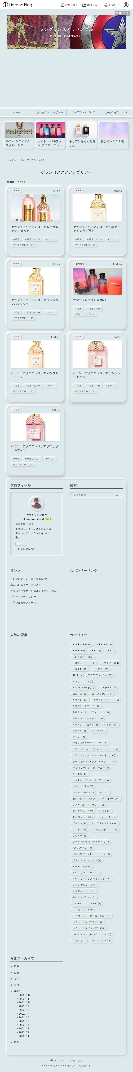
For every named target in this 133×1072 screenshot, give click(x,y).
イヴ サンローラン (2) (84, 687)
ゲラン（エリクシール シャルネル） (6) (94, 755)
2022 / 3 (23, 1028)
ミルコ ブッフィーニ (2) (86, 872)
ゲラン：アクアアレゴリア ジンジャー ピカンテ (97, 375)
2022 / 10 (24, 1002)
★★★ (16, 190)
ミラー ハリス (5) (82, 866)
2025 (17, 972)
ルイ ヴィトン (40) (83, 909)
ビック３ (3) (79, 823)
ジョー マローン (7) (83, 792)
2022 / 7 (23, 1013)
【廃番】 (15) (80, 669)
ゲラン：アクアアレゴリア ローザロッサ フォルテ (35, 228)
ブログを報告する (81, 1065)
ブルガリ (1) (79, 835)
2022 (17, 991)
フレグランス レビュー (50, 112)
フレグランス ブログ (83, 112)
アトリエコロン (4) (83, 681)
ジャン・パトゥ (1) (83, 786)
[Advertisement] (66, 79)
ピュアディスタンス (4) (104, 823)
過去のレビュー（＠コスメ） (27, 584)
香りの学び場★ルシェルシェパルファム (33, 590)
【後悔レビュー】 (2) (84, 663)
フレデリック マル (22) (104, 829)
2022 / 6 (23, 1017)
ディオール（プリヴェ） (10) (88, 805)
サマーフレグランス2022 (89, 300)
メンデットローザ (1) (84, 891)
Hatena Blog (63, 1065)
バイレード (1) (107, 817)
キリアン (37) (80, 700)
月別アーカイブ (22, 958)
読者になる (122, 13)
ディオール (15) (110, 798)
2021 (17, 1042)
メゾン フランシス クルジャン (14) (91, 879)
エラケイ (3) (109, 687)
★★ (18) (96, 650)
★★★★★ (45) (81, 644)
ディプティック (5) (83, 811)
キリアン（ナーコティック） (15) (91, 712)
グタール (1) (79, 730)
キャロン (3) (110, 724)
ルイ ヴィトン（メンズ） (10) (89, 928)
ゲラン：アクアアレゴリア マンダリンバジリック (35, 301)
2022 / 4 (23, 1025)
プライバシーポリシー (23, 596)
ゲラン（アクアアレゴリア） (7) (90, 743)
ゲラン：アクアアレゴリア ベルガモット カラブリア (97, 228)
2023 (17, 985)
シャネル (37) (80, 774)
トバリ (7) (104, 811)
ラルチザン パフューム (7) (87, 903)
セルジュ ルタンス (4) (84, 798)
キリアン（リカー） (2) (85, 724)
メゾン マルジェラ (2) (84, 885)
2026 (17, 966)
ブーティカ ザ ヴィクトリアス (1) (91, 841)
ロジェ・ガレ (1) (101, 940)
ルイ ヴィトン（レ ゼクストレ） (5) (92, 934)
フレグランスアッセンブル (66, 29)
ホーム (16, 112)
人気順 (21, 182)
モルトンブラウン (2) (84, 897)
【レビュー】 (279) (83, 656)
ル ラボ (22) (79, 940)
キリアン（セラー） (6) (106, 700)
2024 (17, 979)
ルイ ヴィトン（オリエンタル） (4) (91, 916)
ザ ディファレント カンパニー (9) (91, 768)
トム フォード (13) (83, 817)
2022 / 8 (23, 1010)
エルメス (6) (79, 694)
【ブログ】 (80, 264)
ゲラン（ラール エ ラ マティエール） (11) (95, 749)
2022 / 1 (23, 1036)
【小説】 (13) (101, 669)
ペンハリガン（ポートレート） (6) (91, 854)
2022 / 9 (23, 1006)
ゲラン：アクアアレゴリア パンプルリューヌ (35, 375)
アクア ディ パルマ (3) (100, 675)
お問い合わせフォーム (23, 602)
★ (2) (110, 650)
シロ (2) (104, 792)
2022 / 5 (23, 1021)
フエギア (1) (79, 829)
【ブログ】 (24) (110, 663)
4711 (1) (77, 675)
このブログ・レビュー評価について (30, 578)
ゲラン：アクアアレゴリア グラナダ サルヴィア (35, 448)
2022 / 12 (24, 995)
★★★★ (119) (104, 644)
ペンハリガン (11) (82, 848)
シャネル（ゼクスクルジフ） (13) (91, 780)
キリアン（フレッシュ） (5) (88, 718)
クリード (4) (98, 730)
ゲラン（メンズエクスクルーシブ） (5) (94, 761)
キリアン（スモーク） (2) (86, 706)
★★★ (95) (79, 650)
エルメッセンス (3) (102, 694)
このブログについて (116, 112)
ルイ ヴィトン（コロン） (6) (88, 922)
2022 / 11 (24, 999)
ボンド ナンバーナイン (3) (87, 860)
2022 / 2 (23, 1032)
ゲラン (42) (79, 737)
